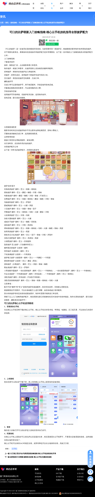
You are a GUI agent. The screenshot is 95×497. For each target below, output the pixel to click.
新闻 (36, 469)
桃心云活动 (39, 483)
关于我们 (90, 5)
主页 (1, 22)
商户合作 (61, 5)
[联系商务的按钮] (90, 459)
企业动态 (80, 476)
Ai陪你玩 (42, 5)
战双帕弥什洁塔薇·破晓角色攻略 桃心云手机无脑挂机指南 (31, 457)
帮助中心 (80, 480)
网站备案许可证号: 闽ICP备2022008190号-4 (13, 493)
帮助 (80, 5)
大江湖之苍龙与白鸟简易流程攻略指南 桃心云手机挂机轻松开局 (33, 453)
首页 (33, 5)
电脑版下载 (60, 480)
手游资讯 (38, 473)
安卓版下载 (60, 476)
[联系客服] (90, 472)
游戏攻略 (13, 22)
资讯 (52, 5)
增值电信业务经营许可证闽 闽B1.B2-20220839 (43, 493)
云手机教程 (39, 480)
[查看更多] (90, 479)
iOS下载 (59, 473)
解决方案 (71, 5)
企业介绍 (80, 473)
